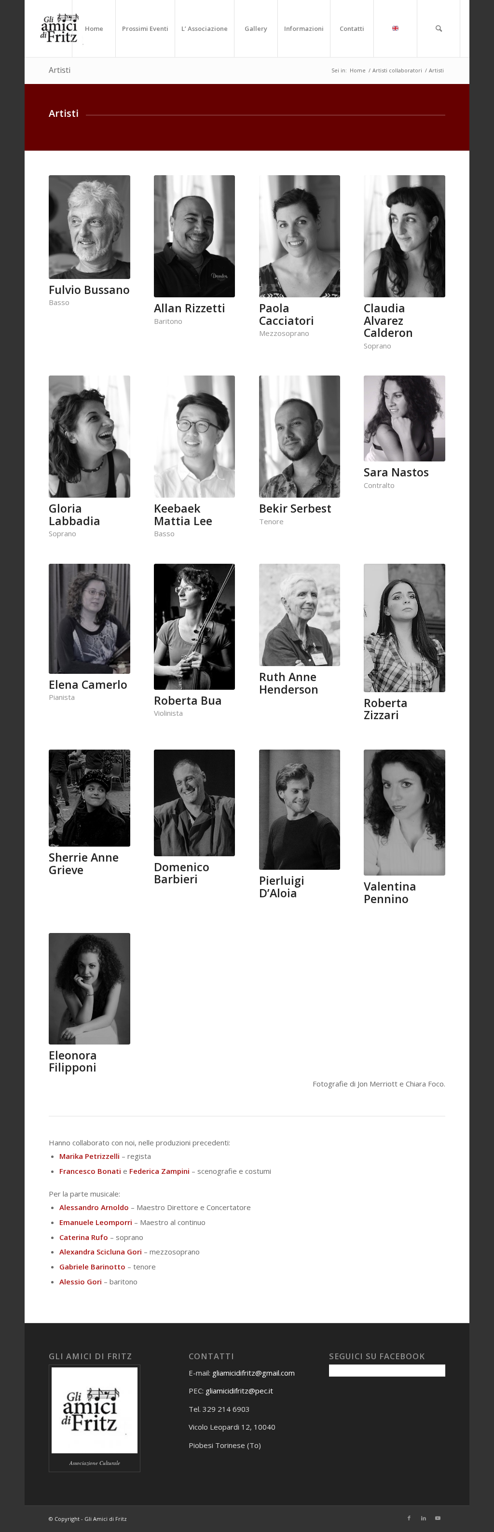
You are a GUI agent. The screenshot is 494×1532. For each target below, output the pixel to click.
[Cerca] (438, 28)
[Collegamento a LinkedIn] (423, 1518)
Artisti (59, 70)
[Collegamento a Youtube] (438, 1518)
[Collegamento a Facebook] (409, 1518)
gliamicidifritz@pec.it (239, 1390)
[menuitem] (93, 28)
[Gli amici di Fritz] (62, 28)
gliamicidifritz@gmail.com (253, 1373)
